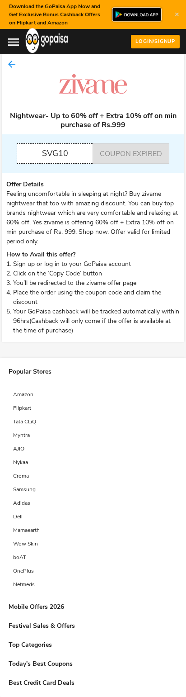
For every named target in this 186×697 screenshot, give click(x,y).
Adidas (21, 503)
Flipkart (22, 408)
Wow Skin (25, 543)
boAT (19, 557)
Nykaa (20, 462)
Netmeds (24, 584)
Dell (18, 516)
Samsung (24, 489)
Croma (21, 475)
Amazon (23, 394)
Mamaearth (26, 530)
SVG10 (55, 153)
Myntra (21, 435)
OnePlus (23, 570)
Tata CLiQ (24, 421)
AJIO (18, 448)
